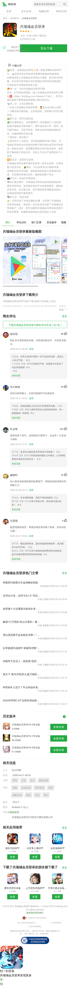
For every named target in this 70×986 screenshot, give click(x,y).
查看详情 (58, 727)
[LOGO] (9, 4)
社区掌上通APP (35, 848)
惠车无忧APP (12, 848)
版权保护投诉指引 (35, 912)
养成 (37, 795)
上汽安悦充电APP (35, 888)
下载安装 (42, 35)
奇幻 (46, 795)
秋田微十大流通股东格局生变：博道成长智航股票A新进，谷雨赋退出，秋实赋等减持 (22, 608)
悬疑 (50, 787)
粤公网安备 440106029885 (36, 918)
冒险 (15, 780)
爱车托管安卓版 (12, 888)
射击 (32, 780)
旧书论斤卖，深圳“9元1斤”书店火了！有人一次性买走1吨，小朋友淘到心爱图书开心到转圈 (22, 595)
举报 (1, 981)
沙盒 (23, 780)
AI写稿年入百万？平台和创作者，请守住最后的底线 (22, 687)
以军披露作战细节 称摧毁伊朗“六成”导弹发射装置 (22, 648)
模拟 (28, 795)
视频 (63, 222)
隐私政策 (14, 812)
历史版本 (52, 222)
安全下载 (47, 48)
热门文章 (36, 222)
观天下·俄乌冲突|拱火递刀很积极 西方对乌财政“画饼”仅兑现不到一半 (22, 674)
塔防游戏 (39, 787)
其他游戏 (26, 787)
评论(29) (21, 222)
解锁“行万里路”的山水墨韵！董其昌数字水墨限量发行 (22, 621)
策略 (15, 787)
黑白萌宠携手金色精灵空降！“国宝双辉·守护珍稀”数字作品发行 (22, 635)
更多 (64, 316)
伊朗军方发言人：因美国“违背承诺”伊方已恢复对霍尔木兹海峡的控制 (22, 661)
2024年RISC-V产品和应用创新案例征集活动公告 (22, 700)
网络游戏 (43, 780)
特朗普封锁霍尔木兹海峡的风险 (20, 582)
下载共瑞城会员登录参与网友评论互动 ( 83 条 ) (35, 325)
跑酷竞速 (17, 795)
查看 (12, 857)
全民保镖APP (57, 848)
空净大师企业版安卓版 (57, 888)
